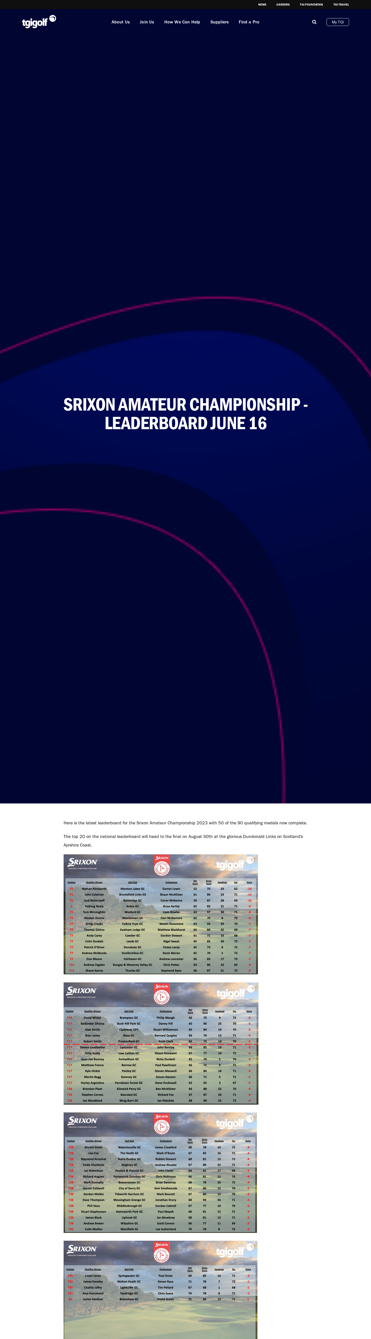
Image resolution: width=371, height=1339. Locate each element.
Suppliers (219, 22)
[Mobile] (314, 22)
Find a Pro (249, 22)
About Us (121, 22)
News (262, 4)
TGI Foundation (311, 4)
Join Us (147, 22)
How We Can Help (182, 22)
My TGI (338, 22)
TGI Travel (341, 4)
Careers (283, 4)
